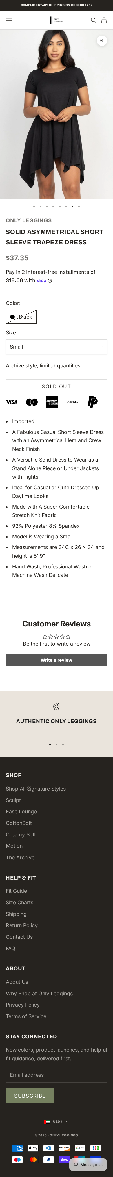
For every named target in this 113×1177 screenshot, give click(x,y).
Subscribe (30, 1096)
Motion (14, 846)
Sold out (56, 386)
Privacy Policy (23, 1005)
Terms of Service (26, 1016)
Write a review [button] (56, 660)
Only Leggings (29, 220)
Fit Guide (16, 891)
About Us (17, 982)
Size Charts (19, 902)
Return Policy (22, 925)
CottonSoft (19, 823)
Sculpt (13, 800)
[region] (56, 719)
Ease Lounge (21, 811)
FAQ (10, 948)
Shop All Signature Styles (36, 789)
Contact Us (19, 937)
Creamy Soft (21, 835)
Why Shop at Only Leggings (39, 993)
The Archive (20, 857)
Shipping (16, 914)
